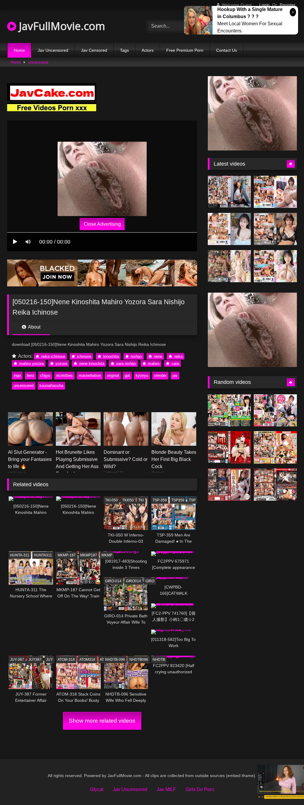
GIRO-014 (113, 581)
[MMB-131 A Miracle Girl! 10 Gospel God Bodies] (229, 410)
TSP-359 (160, 500)
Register (287, 4)
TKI (141, 500)
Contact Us (226, 50)
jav (175, 375)
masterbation (90, 375)
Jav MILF (166, 789)
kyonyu (142, 375)
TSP (192, 500)
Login (264, 4)
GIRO (149, 581)
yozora (60, 363)
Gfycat (96, 789)
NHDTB (159, 660)
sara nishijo (125, 363)
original (113, 375)
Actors (147, 50)
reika (178, 356)
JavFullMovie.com (60, 26)
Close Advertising (102, 224)
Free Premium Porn (184, 50)
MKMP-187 (67, 555)
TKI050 (128, 500)
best (30, 375)
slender (160, 375)
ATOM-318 (66, 660)
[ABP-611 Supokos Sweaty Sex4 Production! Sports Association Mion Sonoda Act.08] (275, 410)
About (33, 326)
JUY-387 (17, 660)
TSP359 (177, 500)
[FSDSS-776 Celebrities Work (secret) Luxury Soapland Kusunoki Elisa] (275, 229)
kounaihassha (51, 385)
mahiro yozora (31, 363)
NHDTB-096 (115, 660)
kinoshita (110, 356)
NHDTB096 (138, 660)
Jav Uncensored (53, 50)
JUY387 (35, 660)
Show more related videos (102, 721)
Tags (124, 50)
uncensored (38, 62)
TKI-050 (111, 500)
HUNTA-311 (19, 555)
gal (127, 375)
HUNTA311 (43, 555)
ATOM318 (87, 660)
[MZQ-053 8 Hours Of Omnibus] (275, 447)
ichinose (83, 356)
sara (174, 363)
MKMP (107, 555)
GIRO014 (133, 581)
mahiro (153, 363)
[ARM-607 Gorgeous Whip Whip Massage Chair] (229, 447)
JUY (49, 660)
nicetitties (64, 375)
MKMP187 (88, 555)
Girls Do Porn (200, 789)
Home (19, 50)
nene (157, 356)
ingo (17, 375)
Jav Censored (94, 50)
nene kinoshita (91, 363)
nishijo (135, 356)
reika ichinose (52, 356)
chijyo (45, 375)
